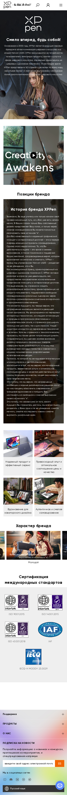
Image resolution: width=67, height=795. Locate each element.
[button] (37, 5)
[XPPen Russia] (30, 779)
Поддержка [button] (10, 714)
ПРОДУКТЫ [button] (10, 724)
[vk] (17, 779)
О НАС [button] (7, 733)
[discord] (11, 779)
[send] (59, 763)
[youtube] (5, 779)
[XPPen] (17, 5)
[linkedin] (23, 779)
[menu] (60, 5)
